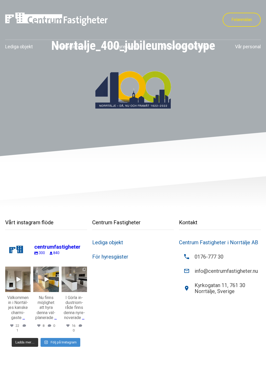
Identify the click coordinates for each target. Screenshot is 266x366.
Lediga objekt (19, 46)
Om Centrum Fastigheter (188, 46)
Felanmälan (241, 19)
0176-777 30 (209, 257)
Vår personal (248, 46)
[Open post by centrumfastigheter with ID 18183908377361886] (74, 279)
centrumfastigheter (17, 270)
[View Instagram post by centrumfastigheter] (27, 289)
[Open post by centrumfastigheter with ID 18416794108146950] (46, 279)
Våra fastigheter (70, 46)
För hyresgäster (125, 46)
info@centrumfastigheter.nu (226, 271)
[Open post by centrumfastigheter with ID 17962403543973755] (18, 279)
